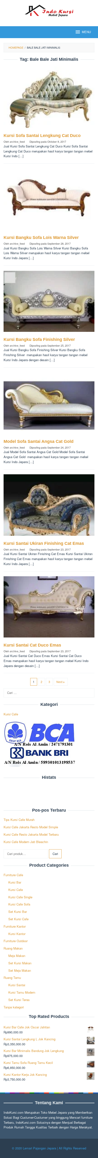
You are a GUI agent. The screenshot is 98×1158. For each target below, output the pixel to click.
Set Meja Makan (19, 970)
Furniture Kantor (15, 926)
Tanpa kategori (14, 1007)
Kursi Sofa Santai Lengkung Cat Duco (42, 135)
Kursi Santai (16, 985)
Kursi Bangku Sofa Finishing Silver (39, 339)
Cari (55, 853)
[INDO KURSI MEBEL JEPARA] (49, 10)
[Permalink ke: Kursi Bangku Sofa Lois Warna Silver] (49, 201)
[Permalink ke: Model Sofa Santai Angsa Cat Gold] (49, 405)
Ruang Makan (13, 948)
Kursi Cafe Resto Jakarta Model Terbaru (31, 834)
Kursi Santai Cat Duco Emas (32, 645)
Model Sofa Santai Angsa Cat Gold (39, 441)
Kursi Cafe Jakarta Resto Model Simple (31, 827)
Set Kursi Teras (19, 999)
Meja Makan (16, 955)
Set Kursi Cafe (18, 919)
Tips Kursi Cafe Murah (19, 819)
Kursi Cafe (11, 714)
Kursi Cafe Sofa (19, 904)
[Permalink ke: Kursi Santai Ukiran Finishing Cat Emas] (49, 507)
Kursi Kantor (16, 933)
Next (59, 682)
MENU (86, 32)
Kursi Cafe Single (20, 897)
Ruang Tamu (12, 977)
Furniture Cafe (13, 875)
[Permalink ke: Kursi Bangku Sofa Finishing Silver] (49, 303)
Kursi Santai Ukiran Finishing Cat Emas (44, 543)
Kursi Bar (14, 882)
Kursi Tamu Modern (21, 992)
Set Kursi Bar (17, 911)
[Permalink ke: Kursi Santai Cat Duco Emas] (49, 609)
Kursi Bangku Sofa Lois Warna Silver (41, 237)
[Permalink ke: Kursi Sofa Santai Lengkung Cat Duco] (49, 99)
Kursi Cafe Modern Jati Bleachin (26, 841)
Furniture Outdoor (16, 941)
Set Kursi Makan (19, 963)
